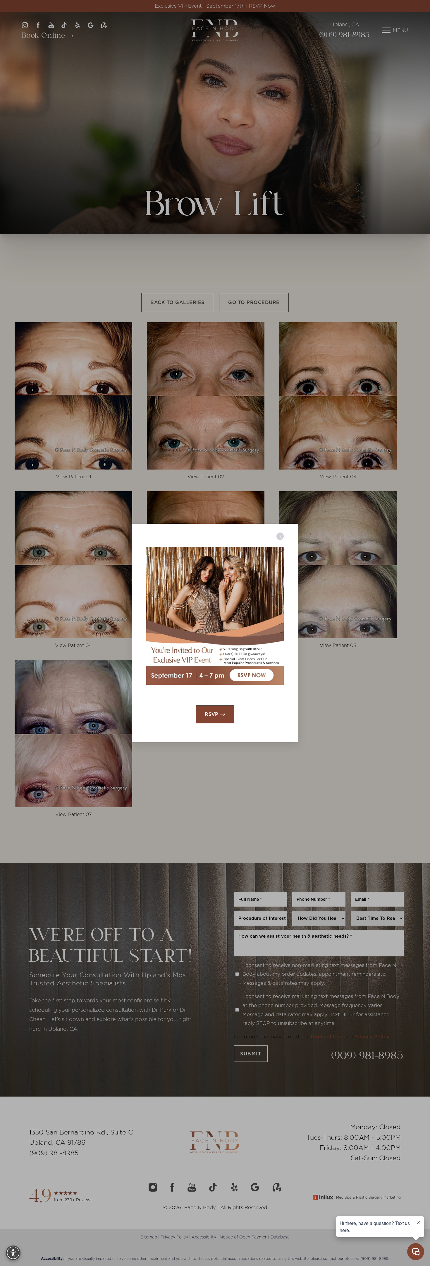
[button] (13, 1252)
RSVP (212, 714)
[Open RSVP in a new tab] (215, 616)
